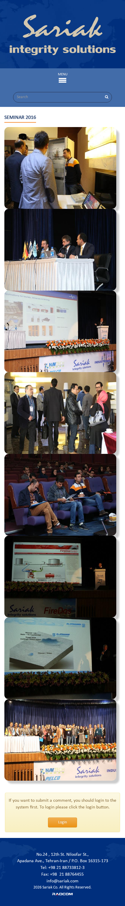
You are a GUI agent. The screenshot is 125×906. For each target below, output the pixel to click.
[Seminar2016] (60, 168)
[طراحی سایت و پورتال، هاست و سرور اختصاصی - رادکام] (62, 893)
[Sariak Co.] (62, 35)
